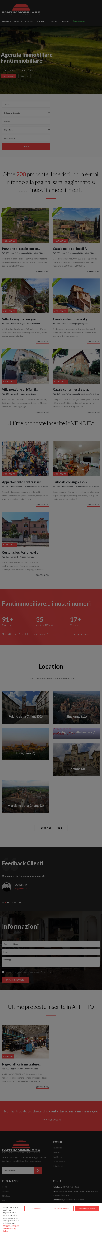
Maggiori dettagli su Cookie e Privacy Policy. (11, 1228)
